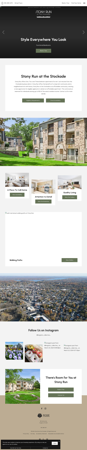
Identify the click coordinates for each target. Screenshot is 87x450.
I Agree (54, 443)
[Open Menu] (84, 3)
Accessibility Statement (41, 433)
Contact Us (45, 448)
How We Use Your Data (15, 448)
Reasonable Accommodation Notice (56, 433)
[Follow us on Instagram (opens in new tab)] (45, 408)
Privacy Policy (26, 433)
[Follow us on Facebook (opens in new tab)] (42, 408)
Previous (3, 32)
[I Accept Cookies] (59, 441)
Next (83, 32)
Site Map (32, 433)
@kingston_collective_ (44, 335)
